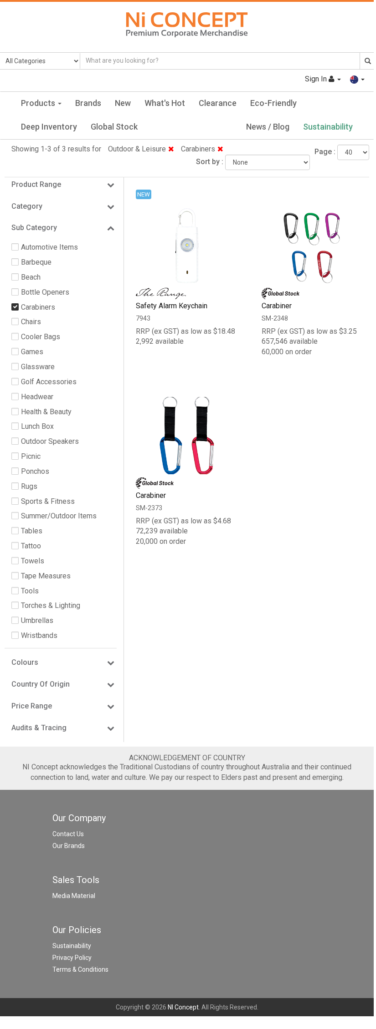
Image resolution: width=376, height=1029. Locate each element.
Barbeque (36, 262)
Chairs (31, 321)
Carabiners (198, 149)
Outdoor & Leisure (137, 149)
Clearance (218, 103)
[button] (357, 79)
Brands (88, 103)
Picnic (31, 456)
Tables (31, 531)
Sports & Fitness (48, 501)
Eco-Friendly (273, 103)
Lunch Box (37, 426)
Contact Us (68, 834)
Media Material (73, 895)
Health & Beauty (46, 411)
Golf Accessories (49, 381)
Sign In (317, 79)
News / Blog (267, 126)
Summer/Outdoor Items (59, 516)
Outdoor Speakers (50, 441)
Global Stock (114, 126)
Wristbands (39, 635)
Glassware (38, 366)
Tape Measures (46, 576)
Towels (32, 561)
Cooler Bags (40, 336)
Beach (31, 277)
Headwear (37, 396)
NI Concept (183, 1007)
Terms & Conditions (80, 969)
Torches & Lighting (50, 605)
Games (32, 351)
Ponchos (35, 471)
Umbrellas (37, 620)
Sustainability (328, 126)
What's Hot (164, 103)
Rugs (29, 486)
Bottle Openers (45, 292)
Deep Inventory (49, 126)
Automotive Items (49, 247)
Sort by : (209, 161)
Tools (30, 591)
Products (39, 103)
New (123, 103)
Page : (324, 151)
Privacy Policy (72, 957)
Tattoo (31, 546)
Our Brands (68, 845)
